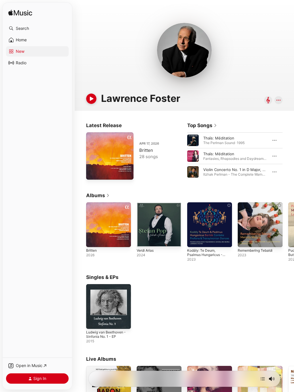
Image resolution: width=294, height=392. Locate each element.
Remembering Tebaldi (255, 250)
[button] (37, 28)
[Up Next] (262, 379)
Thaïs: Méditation (218, 138)
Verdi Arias (145, 250)
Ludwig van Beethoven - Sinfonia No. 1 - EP (106, 334)
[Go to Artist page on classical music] (268, 100)
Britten (146, 150)
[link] (202, 125)
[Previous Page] (181, 156)
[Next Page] (288, 156)
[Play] (91, 99)
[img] (20, 13)
